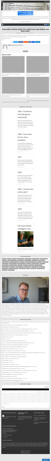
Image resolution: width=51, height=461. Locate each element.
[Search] (45, 24)
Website (25, 51)
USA (28, 268)
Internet (34, 27)
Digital (24, 27)
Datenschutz (19, 27)
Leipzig (20, 265)
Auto (4, 258)
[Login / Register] (48, 24)
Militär (31, 265)
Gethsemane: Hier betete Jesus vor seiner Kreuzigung (12, 334)
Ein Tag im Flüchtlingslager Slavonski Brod (9, 374)
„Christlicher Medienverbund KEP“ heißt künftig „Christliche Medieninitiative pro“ (17, 366)
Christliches (20, 258)
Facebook (21, 41)
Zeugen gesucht (5, 336)
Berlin (14, 258)
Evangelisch (28, 260)
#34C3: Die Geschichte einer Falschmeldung (10, 380)
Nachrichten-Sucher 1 (17, 45)
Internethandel (13, 263)
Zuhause (3, 338)
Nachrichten (38, 265)
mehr (3, 39)
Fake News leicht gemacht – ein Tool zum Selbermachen (12, 325)
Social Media (27, 266)
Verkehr (33, 268)
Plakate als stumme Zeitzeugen (8, 358)
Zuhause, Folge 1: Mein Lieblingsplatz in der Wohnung (12, 356)
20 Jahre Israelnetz (5, 362)
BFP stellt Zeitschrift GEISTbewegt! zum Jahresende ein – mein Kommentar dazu (17, 370)
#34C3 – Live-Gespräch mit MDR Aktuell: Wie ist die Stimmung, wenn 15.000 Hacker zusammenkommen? (21, 352)
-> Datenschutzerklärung (6, 435)
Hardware (45, 262)
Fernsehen (42, 260)
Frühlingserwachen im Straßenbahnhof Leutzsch (11, 368)
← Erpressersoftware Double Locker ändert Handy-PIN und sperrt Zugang (15, 102)
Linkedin (38, 41)
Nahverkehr (5, 266)
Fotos (22, 262)
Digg (34, 41)
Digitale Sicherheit (29, 27)
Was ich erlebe (40, 268)
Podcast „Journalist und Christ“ (40, 415)
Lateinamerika (13, 265)
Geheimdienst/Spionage (31, 262)
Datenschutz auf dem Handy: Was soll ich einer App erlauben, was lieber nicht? (25, 30)
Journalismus (35, 263)
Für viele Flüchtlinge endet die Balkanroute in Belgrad (12, 340)
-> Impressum (4, 437)
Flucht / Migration (14, 262)
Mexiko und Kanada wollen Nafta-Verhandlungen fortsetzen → (38, 100)
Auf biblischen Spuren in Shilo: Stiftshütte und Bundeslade (12, 344)
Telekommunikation (39, 27)
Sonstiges (42, 266)
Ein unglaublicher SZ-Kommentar (8, 327)
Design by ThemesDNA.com (25, 452)
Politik (12, 266)
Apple (12, 27)
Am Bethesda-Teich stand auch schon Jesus (10, 348)
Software (35, 266)
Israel (29, 263)
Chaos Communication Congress (33, 308)
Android (9, 27)
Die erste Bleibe (5, 360)
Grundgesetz (28, 21)
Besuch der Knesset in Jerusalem (8, 364)
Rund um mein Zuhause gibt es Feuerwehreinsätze (11, 350)
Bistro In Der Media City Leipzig (10, 416)
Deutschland (43, 258)
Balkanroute (30, 311)
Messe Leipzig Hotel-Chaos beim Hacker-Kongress (11, 354)
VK (30, 41)
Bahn (9, 258)
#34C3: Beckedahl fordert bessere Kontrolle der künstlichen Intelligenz (15, 331)
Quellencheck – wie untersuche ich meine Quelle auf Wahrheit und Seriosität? (40, 419)
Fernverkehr (5, 262)
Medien (25, 265)
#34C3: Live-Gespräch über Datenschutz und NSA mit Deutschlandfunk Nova (16, 342)
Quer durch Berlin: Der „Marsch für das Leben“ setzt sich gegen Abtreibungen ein (17, 329)
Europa (20, 260)
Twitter (16, 41)
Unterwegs (22, 268)
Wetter (4, 270)
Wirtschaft (11, 270)
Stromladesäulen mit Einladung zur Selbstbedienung (11, 346)
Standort (5, 268)
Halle (39, 262)
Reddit (26, 41)
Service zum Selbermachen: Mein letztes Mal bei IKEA (12, 378)
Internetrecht (22, 263)
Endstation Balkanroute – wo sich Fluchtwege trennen (12, 372)
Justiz (42, 263)
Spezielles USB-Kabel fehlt (7, 376)
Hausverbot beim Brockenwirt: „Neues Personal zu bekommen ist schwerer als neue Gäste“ (19, 332)
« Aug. (3, 406)
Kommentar (5, 265)
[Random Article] (46, 24)
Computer (15, 27)
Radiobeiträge (19, 266)
